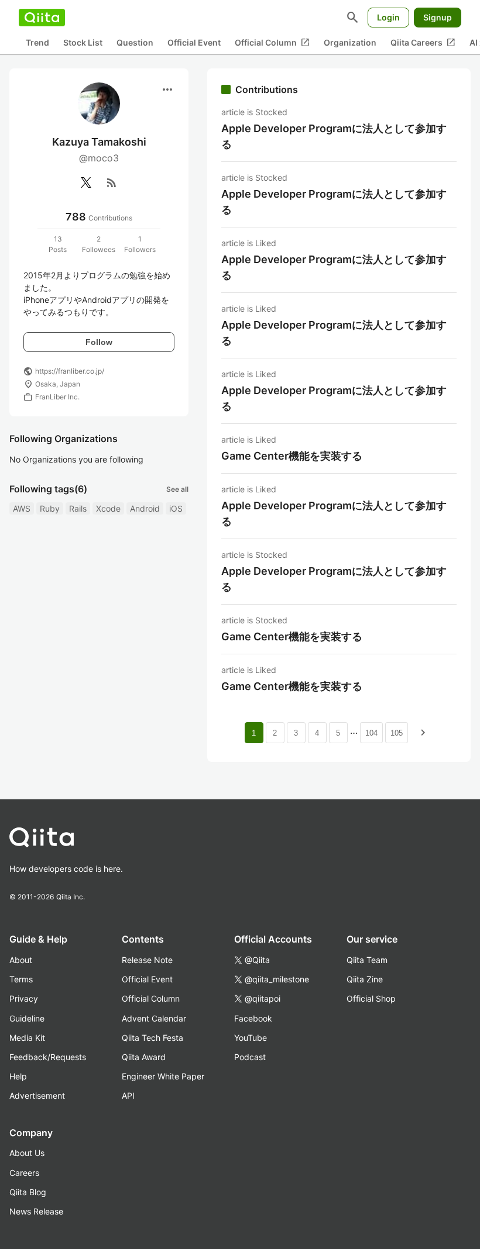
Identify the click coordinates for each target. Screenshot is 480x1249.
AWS (21, 508)
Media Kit (27, 1038)
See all (177, 489)
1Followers (140, 244)
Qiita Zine (365, 979)
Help (18, 1076)
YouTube (250, 1038)
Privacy (23, 998)
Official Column (272, 43)
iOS (176, 508)
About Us (26, 1153)
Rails (78, 508)
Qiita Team (367, 960)
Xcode (108, 508)
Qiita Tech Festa (152, 1038)
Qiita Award (144, 1057)
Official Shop (371, 998)
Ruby (50, 508)
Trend (37, 42)
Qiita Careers (422, 43)
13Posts (58, 244)
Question (134, 42)
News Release (36, 1211)
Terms (21, 979)
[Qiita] (42, 17)
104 (371, 733)
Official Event (194, 42)
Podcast (250, 1057)
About (20, 960)
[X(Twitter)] (86, 182)
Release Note (147, 960)
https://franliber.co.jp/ (69, 371)
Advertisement (37, 1095)
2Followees (98, 244)
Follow (98, 342)
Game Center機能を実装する (291, 456)
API (128, 1095)
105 (396, 733)
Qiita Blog (27, 1192)
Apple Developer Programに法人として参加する (334, 136)
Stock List (82, 42)
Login (388, 17)
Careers (24, 1173)
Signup (437, 17)
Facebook (253, 1018)
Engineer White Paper (163, 1076)
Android (145, 508)
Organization (350, 42)
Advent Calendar (154, 1018)
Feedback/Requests (47, 1057)
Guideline (26, 1018)
